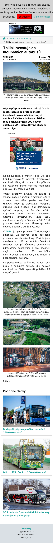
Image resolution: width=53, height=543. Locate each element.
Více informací (42, 16)
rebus (42, 57)
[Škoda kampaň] (26, 153)
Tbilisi (8, 231)
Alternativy (26, 38)
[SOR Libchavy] (26, 29)
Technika (13, 38)
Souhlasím (24, 16)
